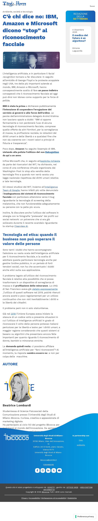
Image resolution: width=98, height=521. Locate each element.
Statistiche (72, 498)
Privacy (24, 498)
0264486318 (48, 465)
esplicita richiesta (50, 161)
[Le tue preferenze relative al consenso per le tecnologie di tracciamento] (84, 516)
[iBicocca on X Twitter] (53, 470)
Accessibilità (34, 498)
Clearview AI (21, 226)
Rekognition (52, 152)
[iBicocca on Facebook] (37, 470)
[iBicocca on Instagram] (42, 470)
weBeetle (81, 445)
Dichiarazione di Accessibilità (53, 498)
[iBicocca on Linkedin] (48, 470)
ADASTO (51, 487)
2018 (13, 314)
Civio (81, 440)
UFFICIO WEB (72, 487)
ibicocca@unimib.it (48, 460)
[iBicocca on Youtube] (59, 470)
